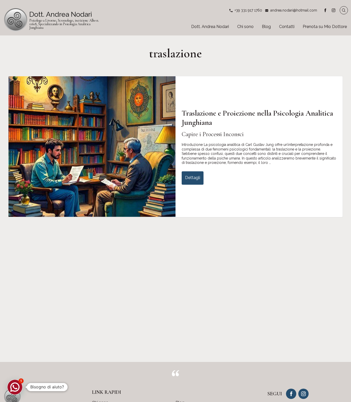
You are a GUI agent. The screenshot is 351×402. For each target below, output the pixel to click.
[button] (15, 387)
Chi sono (245, 26)
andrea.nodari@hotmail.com (293, 10)
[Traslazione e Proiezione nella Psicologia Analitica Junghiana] (92, 146)
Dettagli (192, 177)
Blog (266, 26)
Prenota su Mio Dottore (325, 26)
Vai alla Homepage (53, 19)
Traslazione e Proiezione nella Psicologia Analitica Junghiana (257, 117)
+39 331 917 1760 (248, 10)
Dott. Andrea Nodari (210, 26)
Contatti (286, 26)
